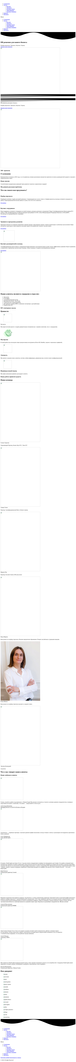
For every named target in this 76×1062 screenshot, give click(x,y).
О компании (7, 3)
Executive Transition (11, 11)
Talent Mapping (10, 10)
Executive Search (11, 9)
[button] (38, 17)
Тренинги (9, 7)
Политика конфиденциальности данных (11, 1057)
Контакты (6, 14)
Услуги (5, 5)
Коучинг (9, 6)
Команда (6, 13)
